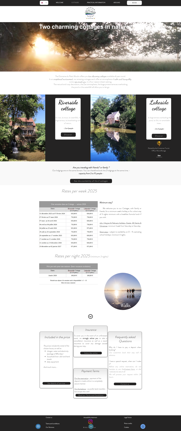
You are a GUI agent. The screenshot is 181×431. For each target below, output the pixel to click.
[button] (98, 2)
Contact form (129, 369)
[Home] (142, 426)
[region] (122, 292)
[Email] (38, 426)
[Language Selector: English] (44, 3)
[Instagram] (90, 421)
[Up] (91, 426)
